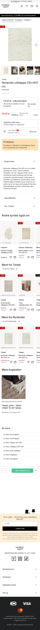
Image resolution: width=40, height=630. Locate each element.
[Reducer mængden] (3, 471)
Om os (5, 593)
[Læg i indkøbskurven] (15, 257)
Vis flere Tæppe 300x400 (12, 442)
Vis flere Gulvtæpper (10, 459)
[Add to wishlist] (10, 257)
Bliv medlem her (32, 105)
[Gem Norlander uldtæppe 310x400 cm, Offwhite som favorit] (36, 471)
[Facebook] (14, 558)
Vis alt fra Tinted (8, 269)
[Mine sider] (21, 6)
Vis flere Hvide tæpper (11, 438)
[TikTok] (26, 558)
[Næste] (36, 45)
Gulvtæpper (18, 20)
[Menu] (37, 6)
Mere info (33, 131)
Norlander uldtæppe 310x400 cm (12, 22)
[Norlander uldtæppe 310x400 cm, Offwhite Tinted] (20, 44)
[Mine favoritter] (26, 6)
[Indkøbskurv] (31, 6)
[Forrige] (4, 45)
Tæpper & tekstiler (8, 20)
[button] (5, 93)
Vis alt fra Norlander (10, 321)
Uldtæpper (27, 20)
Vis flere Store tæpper (11, 434)
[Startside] (6, 6)
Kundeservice (8, 569)
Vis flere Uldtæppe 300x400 (13, 447)
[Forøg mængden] (9, 471)
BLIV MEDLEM (15, 1)
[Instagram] (20, 558)
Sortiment (6, 577)
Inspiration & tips (9, 585)
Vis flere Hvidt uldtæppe (12, 451)
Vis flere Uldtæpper (10, 455)
